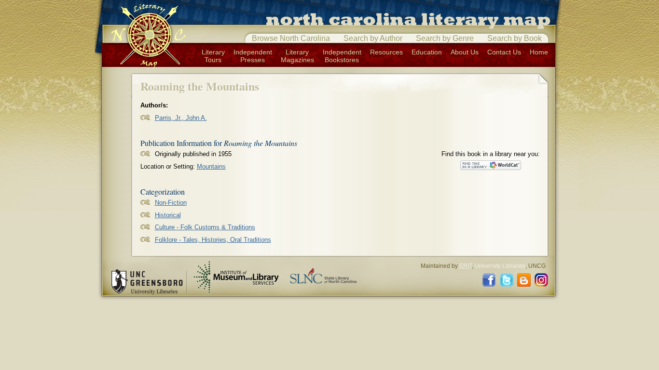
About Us (465, 52)
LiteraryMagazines (297, 56)
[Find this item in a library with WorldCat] (490, 165)
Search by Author (372, 38)
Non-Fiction (171, 202)
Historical (168, 215)
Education (427, 52)
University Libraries (500, 266)
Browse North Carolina (291, 38)
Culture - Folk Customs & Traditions (205, 227)
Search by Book (514, 38)
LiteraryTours (213, 56)
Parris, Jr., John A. (181, 117)
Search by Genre (445, 38)
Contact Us (504, 52)
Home (539, 52)
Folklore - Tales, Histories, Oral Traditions (213, 239)
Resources (386, 52)
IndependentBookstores (342, 56)
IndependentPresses (252, 56)
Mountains (211, 166)
